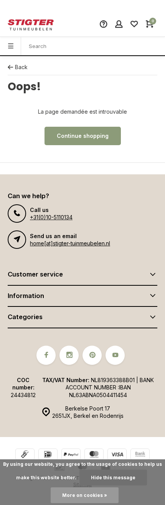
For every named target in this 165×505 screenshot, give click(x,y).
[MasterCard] (94, 455)
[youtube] (115, 355)
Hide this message (113, 477)
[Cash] (25, 455)
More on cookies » (84, 495)
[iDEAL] (48, 455)
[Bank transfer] (140, 455)
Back (21, 67)
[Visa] (117, 455)
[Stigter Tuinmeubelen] (31, 24)
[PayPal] (71, 455)
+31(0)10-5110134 (51, 217)
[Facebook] (46, 355)
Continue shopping (83, 135)
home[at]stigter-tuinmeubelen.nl (70, 243)
